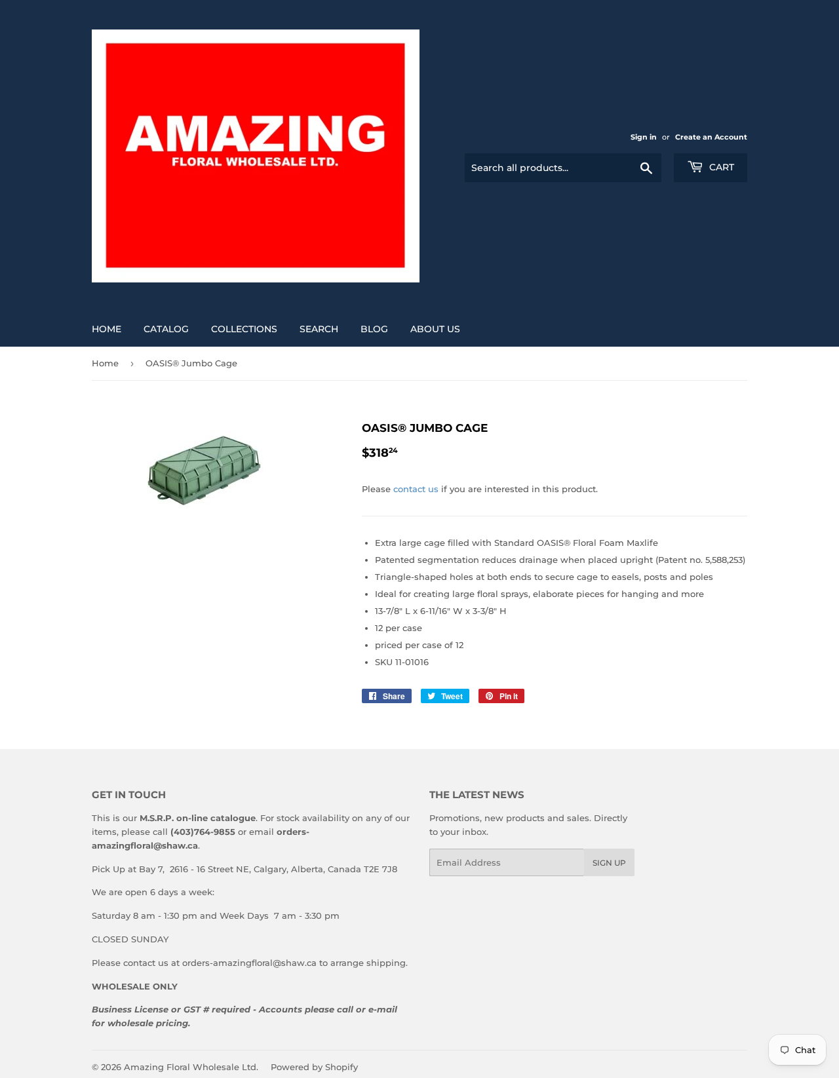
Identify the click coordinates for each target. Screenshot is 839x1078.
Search (319, 329)
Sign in (644, 137)
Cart (720, 167)
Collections (244, 329)
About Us (435, 329)
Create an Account (711, 137)
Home (106, 329)
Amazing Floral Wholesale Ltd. (191, 1067)
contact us (416, 489)
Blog (374, 329)
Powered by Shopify (314, 1067)
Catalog (166, 329)
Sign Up (609, 863)
